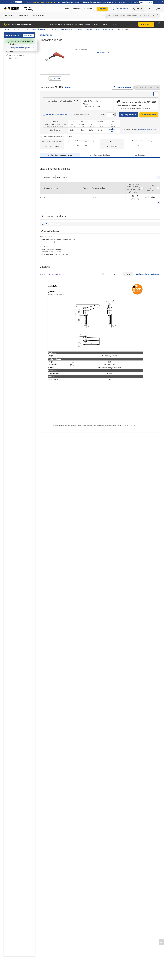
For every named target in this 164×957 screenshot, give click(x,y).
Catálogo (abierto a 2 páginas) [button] (147, 274)
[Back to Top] (161, 942)
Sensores (78, 29)
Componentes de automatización (39, 29)
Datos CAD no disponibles (149, 87)
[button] (146, 2)
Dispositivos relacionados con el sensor (99, 29)
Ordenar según (142, 188)
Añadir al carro (150, 114)
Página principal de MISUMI (13, 29)
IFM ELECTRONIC (46, 35)
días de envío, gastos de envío (146, 129)
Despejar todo (28, 35)
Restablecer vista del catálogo (50, 274)
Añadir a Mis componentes (56, 114)
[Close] (159, 23)
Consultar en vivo (112, 130)
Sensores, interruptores (63, 29)
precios (155, 132)
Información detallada (101, 155)
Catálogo (56, 78)
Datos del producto (124, 87)
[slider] (103, 274)
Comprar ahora (130, 114)
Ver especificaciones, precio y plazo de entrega (21, 48)
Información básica (52, 224)
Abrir (128, 274)
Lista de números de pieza (61, 155)
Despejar (68, 87)
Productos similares (81, 114)
